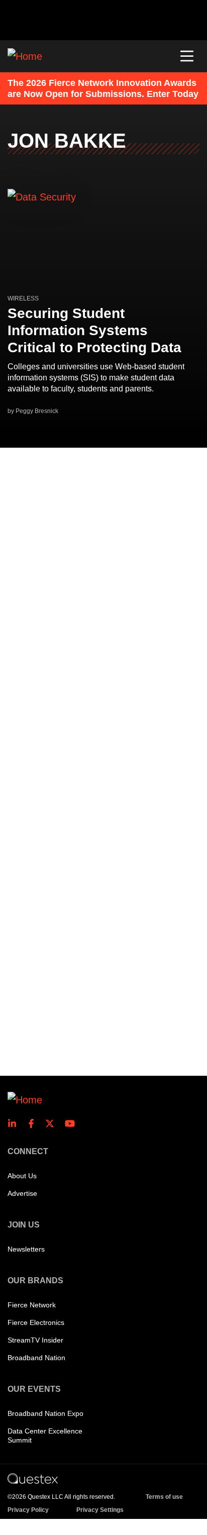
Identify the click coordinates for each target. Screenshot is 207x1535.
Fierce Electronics (36, 1322)
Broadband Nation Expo (45, 1413)
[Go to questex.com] (33, 1478)
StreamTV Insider (35, 1340)
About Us (22, 1176)
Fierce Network (32, 1305)
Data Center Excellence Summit (45, 1435)
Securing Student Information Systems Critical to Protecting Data (94, 330)
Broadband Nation (36, 1358)
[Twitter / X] (52, 1123)
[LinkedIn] (15, 1123)
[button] (186, 56)
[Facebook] (34, 1123)
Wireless (23, 298)
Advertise (22, 1193)
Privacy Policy (28, 1509)
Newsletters (26, 1249)
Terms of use (164, 1496)
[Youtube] (71, 1123)
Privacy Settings (100, 1509)
